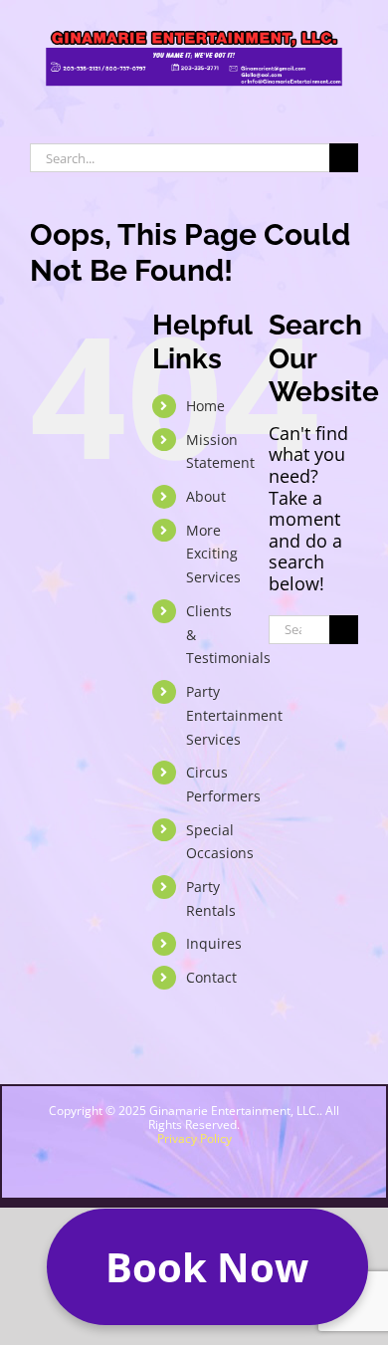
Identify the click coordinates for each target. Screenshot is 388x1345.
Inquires (214, 943)
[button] (207, 1267)
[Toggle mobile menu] (350, 105)
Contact (211, 977)
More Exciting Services (213, 554)
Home (205, 405)
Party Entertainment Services (234, 715)
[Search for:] (179, 155)
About (206, 496)
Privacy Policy (194, 1138)
